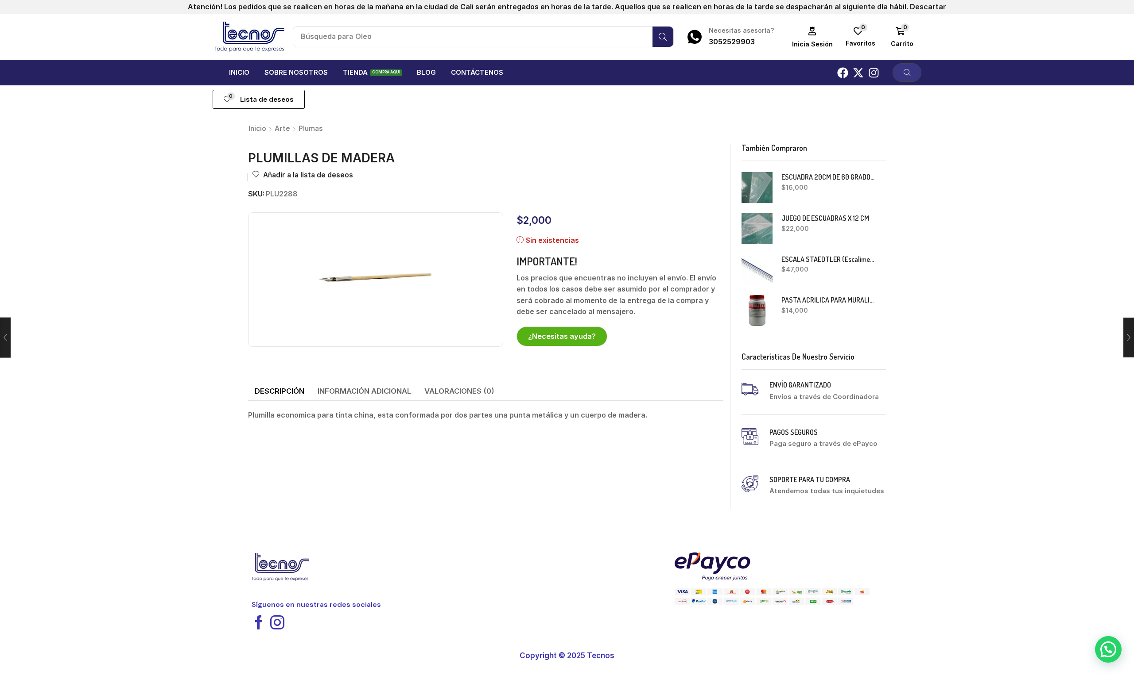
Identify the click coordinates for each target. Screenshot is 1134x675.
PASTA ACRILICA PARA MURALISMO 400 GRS (828, 299)
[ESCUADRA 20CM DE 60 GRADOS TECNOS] (757, 187)
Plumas (311, 128)
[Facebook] (842, 72)
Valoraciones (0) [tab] (459, 391)
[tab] (279, 391)
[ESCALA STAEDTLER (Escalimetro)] (757, 269)
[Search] (662, 37)
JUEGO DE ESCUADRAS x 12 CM (825, 218)
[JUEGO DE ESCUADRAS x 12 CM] (757, 228)
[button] (812, 37)
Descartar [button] (928, 6)
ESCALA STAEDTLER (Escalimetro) (828, 259)
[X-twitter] (858, 72)
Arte (282, 128)
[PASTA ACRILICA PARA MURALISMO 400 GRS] (757, 310)
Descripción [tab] (279, 391)
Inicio (257, 128)
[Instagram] (873, 72)
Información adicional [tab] (364, 391)
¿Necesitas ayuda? (562, 336)
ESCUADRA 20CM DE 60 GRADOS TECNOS (828, 177)
